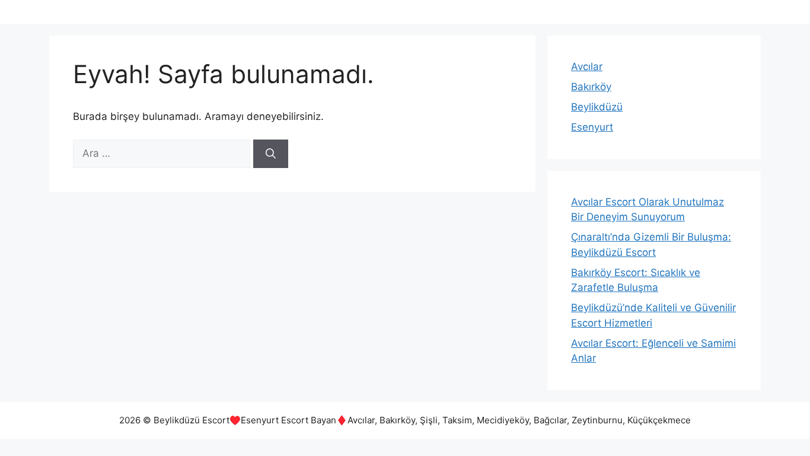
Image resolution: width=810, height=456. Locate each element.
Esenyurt (592, 127)
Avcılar (586, 66)
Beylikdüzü (597, 107)
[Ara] (270, 154)
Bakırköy (591, 87)
